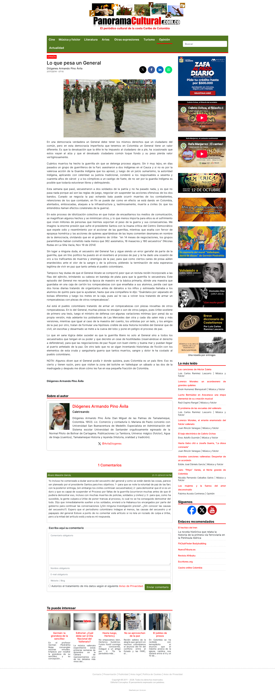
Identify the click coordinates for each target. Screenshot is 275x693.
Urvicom (142, 690)
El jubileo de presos (160, 634)
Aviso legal (135, 674)
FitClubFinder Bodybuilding (192, 543)
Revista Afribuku (186, 555)
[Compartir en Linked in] (160, 69)
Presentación (109, 674)
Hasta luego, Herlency (109, 634)
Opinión (51, 56)
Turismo (149, 39)
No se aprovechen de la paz (134, 634)
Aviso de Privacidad (131, 586)
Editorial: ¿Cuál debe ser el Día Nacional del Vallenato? (84, 637)
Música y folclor (69, 39)
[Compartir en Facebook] (151, 69)
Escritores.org (185, 561)
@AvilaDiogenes (111, 443)
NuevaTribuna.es (187, 549)
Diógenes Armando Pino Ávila (64, 68)
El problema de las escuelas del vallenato (199, 408)
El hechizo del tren (187, 527)
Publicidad (123, 674)
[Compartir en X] (142, 69)
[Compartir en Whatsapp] (168, 69)
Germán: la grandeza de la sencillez (59, 635)
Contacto (97, 674)
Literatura (91, 39)
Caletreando (80, 411)
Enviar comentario (158, 587)
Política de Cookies (152, 674)
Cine (52, 39)
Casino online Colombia (190, 567)
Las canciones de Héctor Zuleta (194, 369)
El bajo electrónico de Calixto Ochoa (197, 433)
